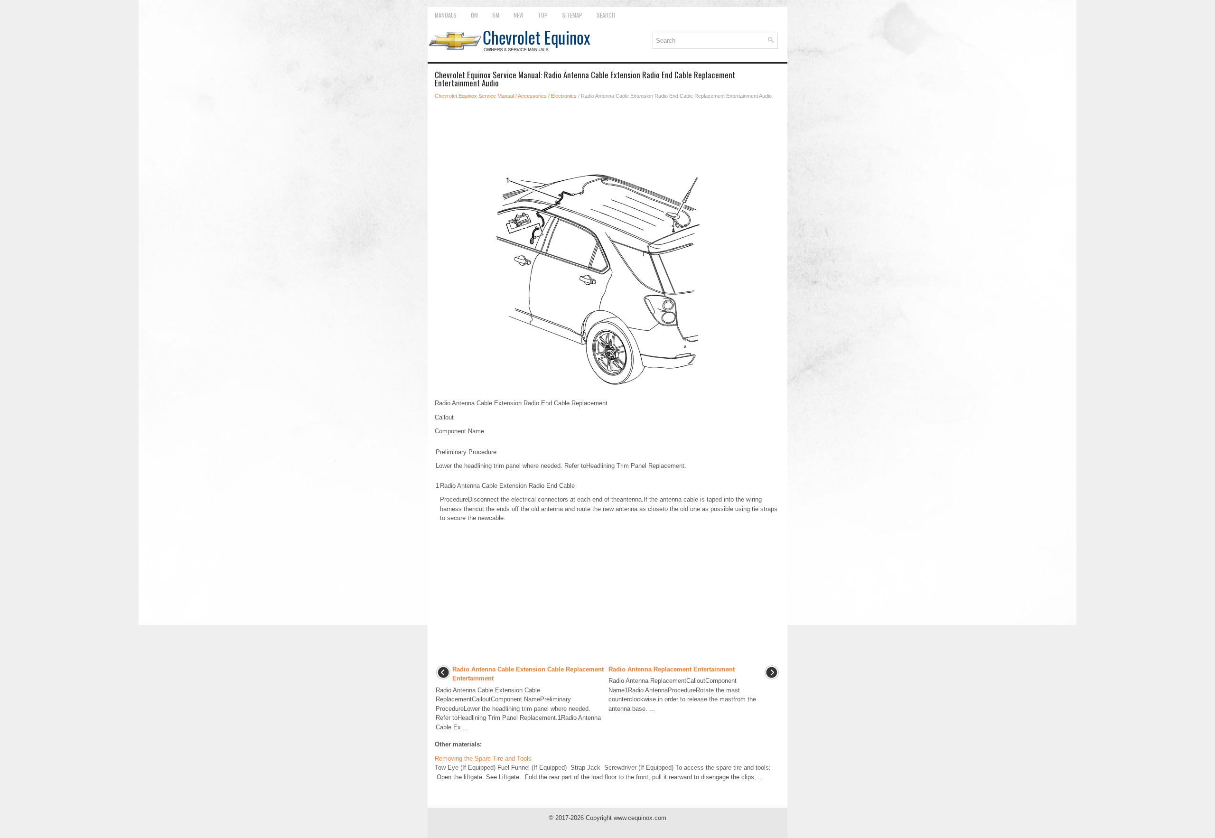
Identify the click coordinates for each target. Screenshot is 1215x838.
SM (495, 15)
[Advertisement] (607, 133)
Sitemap (572, 15)
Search (606, 15)
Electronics (564, 96)
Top (543, 15)
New (518, 15)
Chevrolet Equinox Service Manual (474, 96)
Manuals (446, 15)
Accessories (532, 96)
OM (474, 15)
